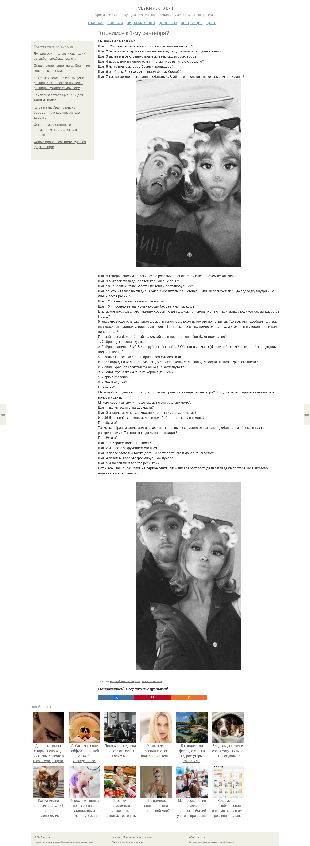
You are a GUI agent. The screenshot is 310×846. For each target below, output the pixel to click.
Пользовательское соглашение (139, 836)
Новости (115, 22)
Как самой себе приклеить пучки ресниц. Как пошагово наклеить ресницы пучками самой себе (59, 83)
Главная (96, 22)
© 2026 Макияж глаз (45, 836)
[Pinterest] (152, 697)
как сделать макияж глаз (148, 681)
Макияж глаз (155, 8)
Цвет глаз (168, 22)
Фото (211, 22)
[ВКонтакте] (116, 697)
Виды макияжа (141, 22)
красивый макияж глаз (122, 681)
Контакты (116, 836)
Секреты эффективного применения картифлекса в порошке (55, 130)
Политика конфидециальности (127, 842)
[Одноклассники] (189, 697)
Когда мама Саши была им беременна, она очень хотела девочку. (57, 112)
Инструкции (192, 22)
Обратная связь (197, 836)
